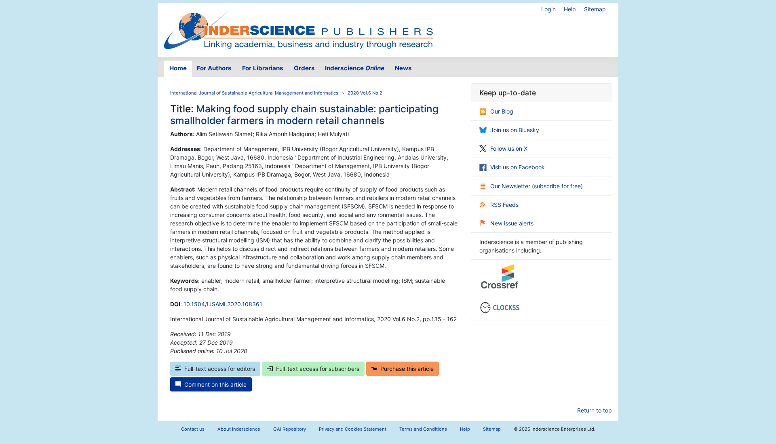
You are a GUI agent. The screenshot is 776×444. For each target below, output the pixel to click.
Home (178, 68)
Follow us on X (508, 148)
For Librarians (262, 68)
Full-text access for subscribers (317, 368)
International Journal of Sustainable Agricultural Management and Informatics (254, 93)
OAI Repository (289, 429)
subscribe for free (557, 186)
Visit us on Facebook (517, 167)
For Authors (214, 68)
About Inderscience (238, 429)
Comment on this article (215, 384)
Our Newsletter (511, 186)
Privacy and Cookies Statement (352, 429)
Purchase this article (407, 368)
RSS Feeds (504, 204)
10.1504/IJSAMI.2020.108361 (222, 304)
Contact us (193, 429)
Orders (304, 68)
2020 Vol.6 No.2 (365, 93)
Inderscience (354, 68)
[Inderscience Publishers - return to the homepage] (298, 27)
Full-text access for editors (219, 368)
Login (548, 9)
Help (570, 9)
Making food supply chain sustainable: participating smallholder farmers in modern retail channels (304, 114)
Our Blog (501, 111)
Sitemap (595, 9)
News (403, 68)
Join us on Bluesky (514, 129)
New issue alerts (512, 223)
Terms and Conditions (423, 429)
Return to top (594, 410)
